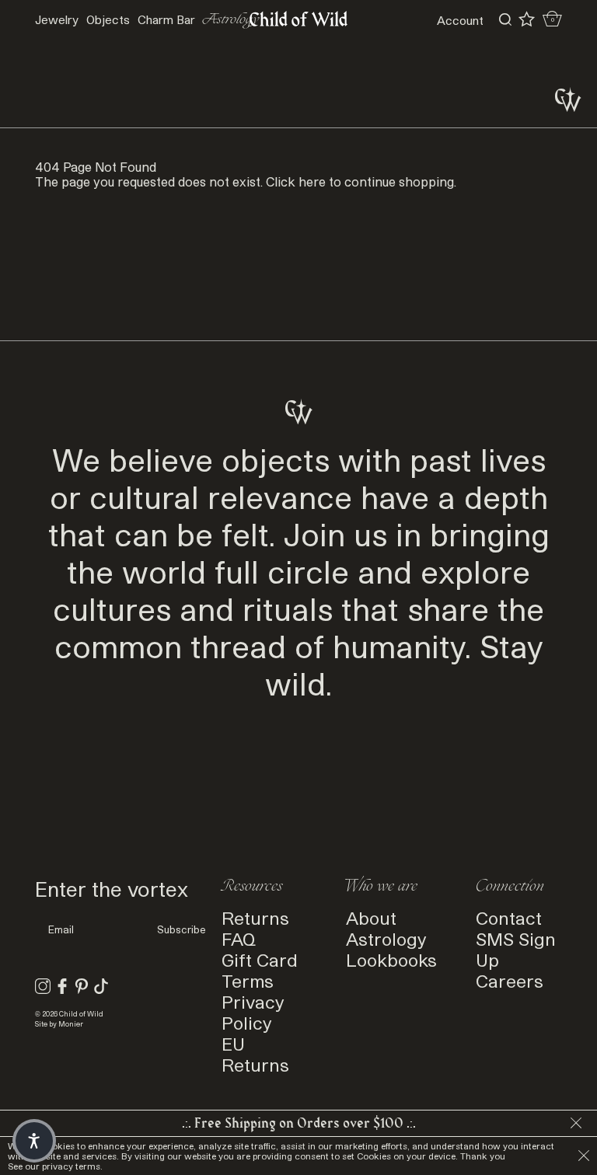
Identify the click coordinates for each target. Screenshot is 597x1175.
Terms (248, 980)
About (371, 917)
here (312, 181)
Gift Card (260, 959)
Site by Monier (59, 1024)
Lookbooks (391, 959)
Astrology (386, 938)
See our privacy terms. (55, 1166)
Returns (255, 917)
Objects (108, 19)
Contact (509, 917)
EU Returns (255, 1054)
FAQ (239, 938)
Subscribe (181, 929)
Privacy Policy (253, 1012)
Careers (509, 980)
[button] (34, 1141)
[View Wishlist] (526, 19)
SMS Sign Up (516, 949)
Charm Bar (166, 19)
